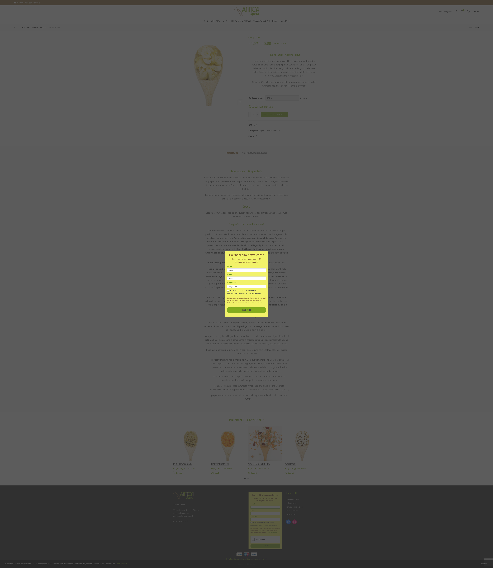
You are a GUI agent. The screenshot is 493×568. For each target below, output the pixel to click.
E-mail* (230, 266)
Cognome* (231, 282)
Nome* (230, 274)
